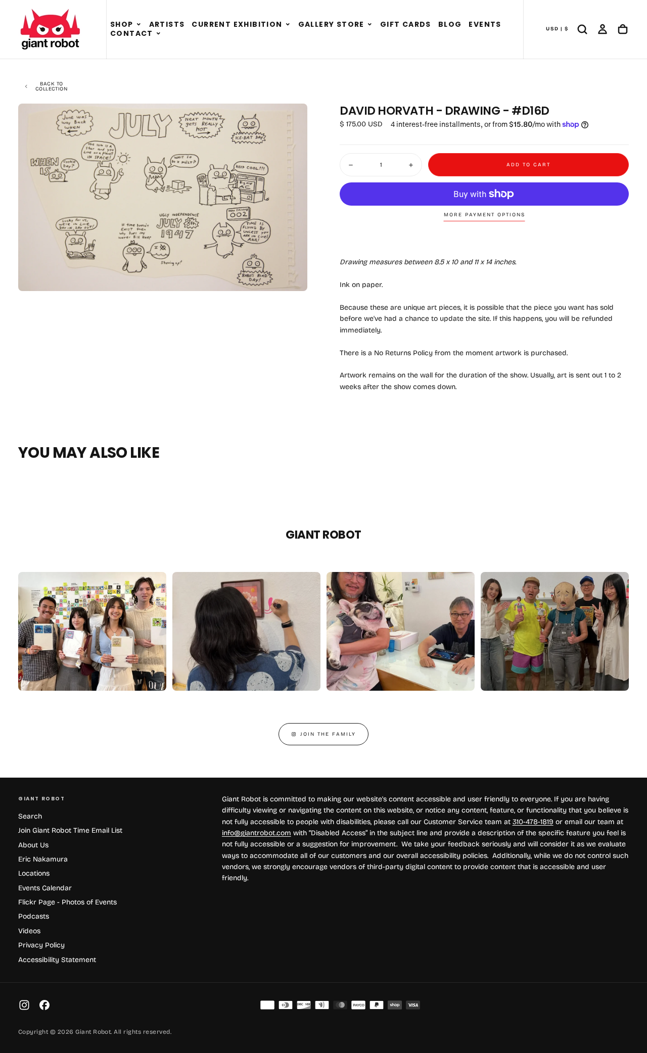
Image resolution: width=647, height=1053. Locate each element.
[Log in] (602, 29)
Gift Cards (405, 24)
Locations (34, 873)
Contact (131, 33)
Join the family (328, 734)
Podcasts (33, 916)
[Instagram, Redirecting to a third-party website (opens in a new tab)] (24, 1005)
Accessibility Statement (57, 959)
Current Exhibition (237, 24)
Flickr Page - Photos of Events (67, 902)
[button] (138, 24)
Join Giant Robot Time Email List (70, 830)
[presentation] (291, 275)
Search (30, 816)
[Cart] (623, 29)
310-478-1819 (533, 822)
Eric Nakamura (43, 859)
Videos (29, 931)
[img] (267, 1005)
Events (485, 24)
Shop (121, 24)
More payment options (484, 215)
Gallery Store (331, 24)
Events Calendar (45, 888)
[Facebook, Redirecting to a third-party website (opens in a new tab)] (44, 1005)
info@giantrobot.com (256, 833)
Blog (450, 24)
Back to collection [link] (51, 86)
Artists (167, 24)
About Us (33, 845)
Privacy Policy (41, 945)
